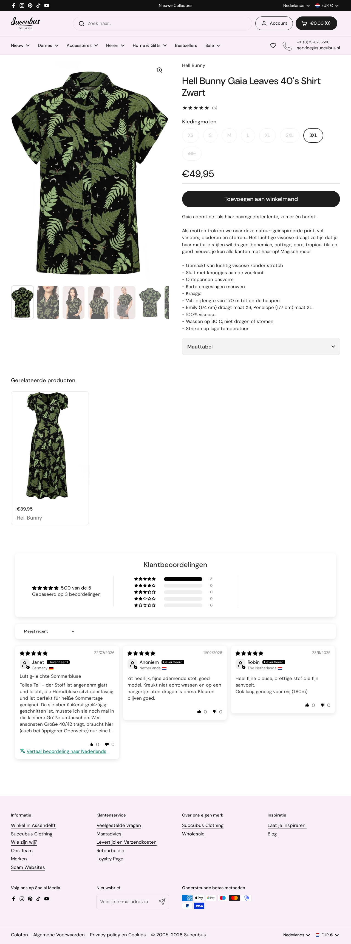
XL (267, 135)
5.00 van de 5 (76, 588)
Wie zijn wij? (24, 842)
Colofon (19, 935)
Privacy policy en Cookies (118, 935)
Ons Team (22, 850)
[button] (316, 23)
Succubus (195, 935)
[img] (33, 653)
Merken (19, 859)
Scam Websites (28, 867)
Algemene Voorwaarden (59, 935)
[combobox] (162, 23)
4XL (192, 154)
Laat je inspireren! (287, 825)
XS (190, 135)
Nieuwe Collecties (175, 6)
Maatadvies (109, 834)
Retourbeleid (110, 850)
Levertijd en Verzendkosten (127, 842)
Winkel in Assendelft (33, 825)
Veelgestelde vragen (119, 825)
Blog (272, 834)
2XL (290, 135)
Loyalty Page (110, 859)
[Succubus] (25, 23)
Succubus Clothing (31, 834)
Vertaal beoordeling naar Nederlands (66, 751)
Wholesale (193, 834)
